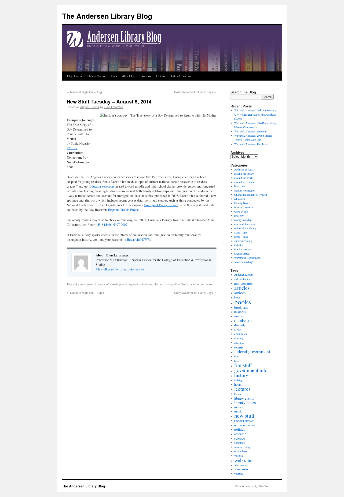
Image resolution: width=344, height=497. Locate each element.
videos (238, 455)
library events (244, 398)
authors (239, 292)
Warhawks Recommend (247, 257)
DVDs (238, 329)
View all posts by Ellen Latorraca (120, 269)
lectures (242, 388)
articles (242, 287)
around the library (244, 173)
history (241, 375)
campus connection (244, 190)
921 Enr (72, 148)
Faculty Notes (242, 203)
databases (243, 320)
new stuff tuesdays (109, 284)
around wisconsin (244, 182)
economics (240, 334)
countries (238, 316)
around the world (243, 178)
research (240, 433)
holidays (238, 380)
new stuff (244, 415)
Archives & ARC (244, 169)
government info (250, 370)
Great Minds (241, 211)
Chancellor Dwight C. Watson (250, 194)
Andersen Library (243, 274)
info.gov (239, 215)
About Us (128, 76)
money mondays (243, 220)
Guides (161, 76)
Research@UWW (138, 239)
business (240, 311)
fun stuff (243, 365)
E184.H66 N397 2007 (112, 224)
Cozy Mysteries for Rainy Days (195, 92)
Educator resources (101, 186)
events (238, 347)
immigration (172, 284)
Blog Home (74, 76)
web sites (243, 459)
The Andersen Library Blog (107, 16)
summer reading (243, 241)
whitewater (241, 465)
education (239, 199)
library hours (245, 402)
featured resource (243, 207)
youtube (238, 473)
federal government (252, 351)
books (242, 301)
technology (240, 451)
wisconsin (241, 469)
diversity (240, 325)
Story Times (241, 236)
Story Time (240, 232)
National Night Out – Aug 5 (85, 92)
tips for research (243, 249)
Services (145, 76)
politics (239, 429)
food (236, 360)
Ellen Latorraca (113, 107)
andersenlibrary (242, 279)
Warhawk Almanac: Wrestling (250, 131)
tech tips (238, 245)
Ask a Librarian (180, 76)
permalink (206, 284)
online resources (244, 425)
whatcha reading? (243, 262)
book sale (239, 186)
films (236, 356)
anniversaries (243, 283)
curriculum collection (150, 284)
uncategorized (241, 253)
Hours (113, 76)
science (239, 438)
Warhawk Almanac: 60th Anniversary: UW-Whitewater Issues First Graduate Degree (255, 114)
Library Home (96, 76)
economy (238, 338)
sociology (239, 442)
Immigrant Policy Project (161, 205)
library (237, 394)
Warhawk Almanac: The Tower (251, 144)
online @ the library (245, 228)
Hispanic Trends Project (123, 209)
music (238, 411)
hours (238, 384)
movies (239, 407)
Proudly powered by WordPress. (253, 486)
